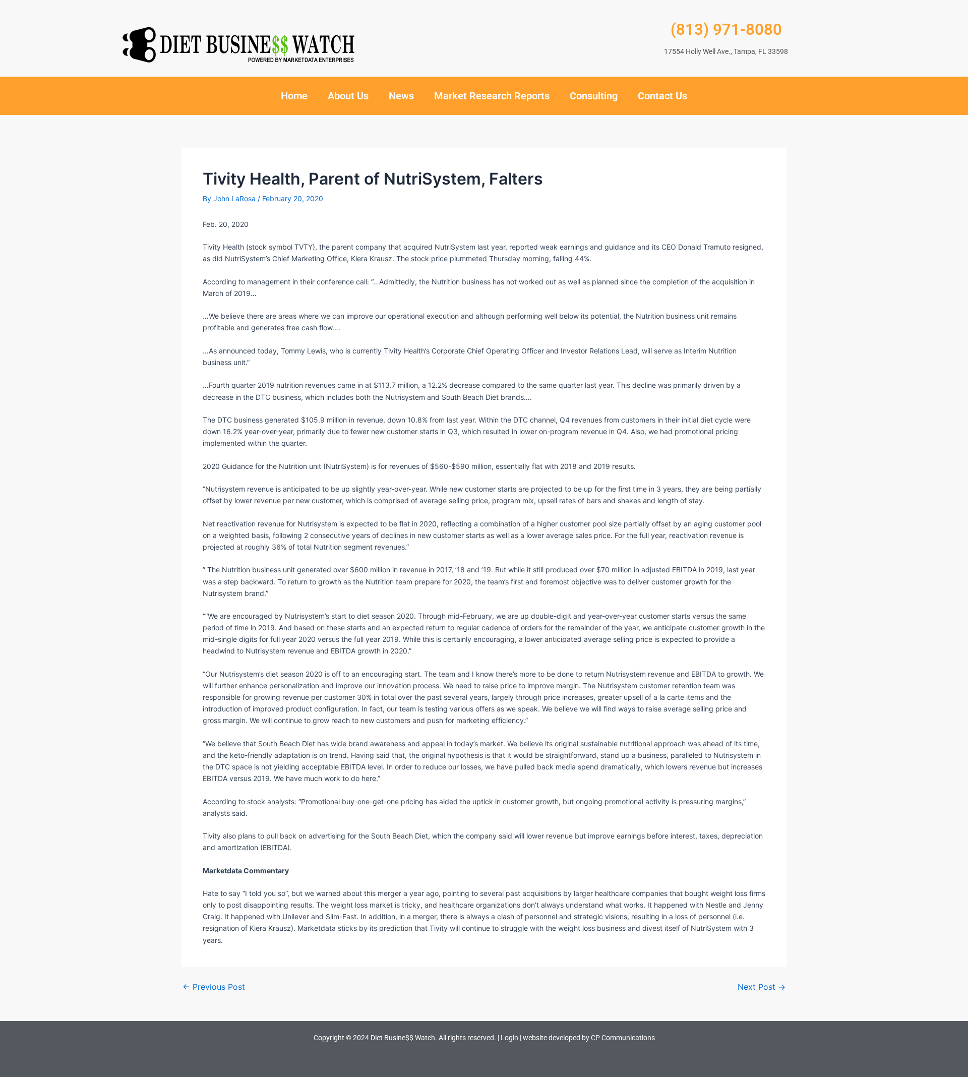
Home (294, 96)
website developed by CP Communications (589, 1038)
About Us (348, 96)
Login (509, 1038)
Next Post (761, 987)
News (401, 96)
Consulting (594, 96)
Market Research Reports (492, 96)
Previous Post (214, 987)
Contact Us (662, 96)
